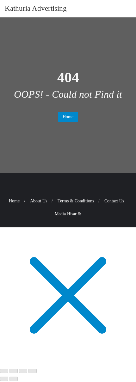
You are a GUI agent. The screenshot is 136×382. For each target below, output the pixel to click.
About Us (38, 201)
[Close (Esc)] (32, 371)
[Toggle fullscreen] (13, 371)
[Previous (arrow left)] (4, 379)
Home (68, 116)
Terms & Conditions (76, 201)
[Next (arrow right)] (13, 379)
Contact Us (114, 201)
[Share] (23, 371)
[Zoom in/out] (4, 371)
